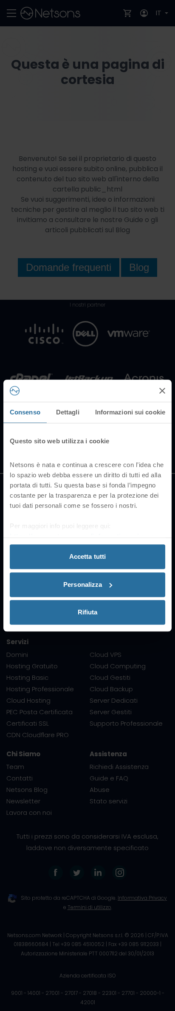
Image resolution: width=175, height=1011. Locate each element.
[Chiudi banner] (162, 391)
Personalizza (82, 584)
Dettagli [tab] (67, 412)
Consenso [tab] (25, 412)
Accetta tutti (87, 556)
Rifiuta (88, 612)
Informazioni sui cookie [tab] (130, 412)
